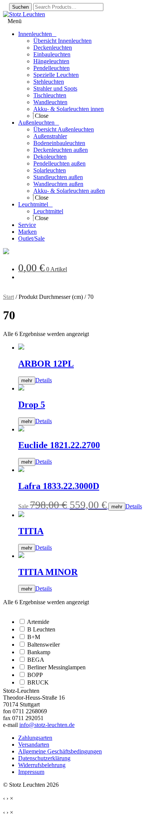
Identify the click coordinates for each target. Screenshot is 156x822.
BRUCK (38, 682)
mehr (26, 380)
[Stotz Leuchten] (6, 252)
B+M (33, 637)
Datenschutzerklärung (44, 758)
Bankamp (38, 652)
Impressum (31, 772)
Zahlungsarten (35, 737)
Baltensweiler (43, 644)
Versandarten (33, 744)
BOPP (35, 675)
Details (43, 380)
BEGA (35, 659)
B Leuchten (41, 629)
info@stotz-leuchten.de (47, 725)
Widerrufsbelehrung (42, 765)
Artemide (38, 622)
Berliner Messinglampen (56, 667)
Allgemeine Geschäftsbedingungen (60, 751)
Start (8, 297)
